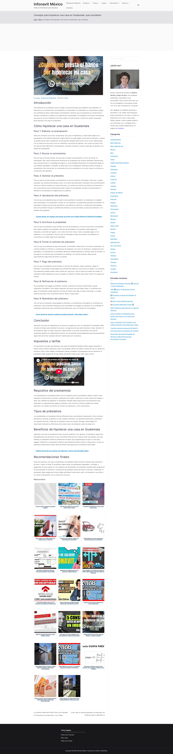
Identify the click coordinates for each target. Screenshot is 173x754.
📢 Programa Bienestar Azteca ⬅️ (122, 304)
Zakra (97, 750)
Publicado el (48, 98)
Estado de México (116, 192)
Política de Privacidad (67, 735)
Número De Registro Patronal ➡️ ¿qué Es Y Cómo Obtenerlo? (124, 285)
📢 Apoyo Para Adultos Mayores (121, 301)
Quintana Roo (115, 242)
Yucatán (113, 269)
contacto (121, 128)
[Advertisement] (86, 37)
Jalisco (112, 212)
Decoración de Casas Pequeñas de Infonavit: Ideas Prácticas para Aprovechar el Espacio (122, 336)
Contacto (69, 8)
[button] (90, 3)
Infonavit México (48, 4)
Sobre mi (125, 3)
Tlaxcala (113, 262)
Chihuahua (114, 169)
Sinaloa (112, 249)
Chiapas (113, 166)
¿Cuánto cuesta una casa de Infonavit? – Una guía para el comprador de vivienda (124, 329)
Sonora (112, 252)
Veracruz (113, 265)
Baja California (115, 143)
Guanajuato (114, 196)
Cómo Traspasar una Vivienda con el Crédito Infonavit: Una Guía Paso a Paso (124, 323)
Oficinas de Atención (73, 3)
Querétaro (113, 239)
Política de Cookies (66, 741)
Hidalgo (113, 202)
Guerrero (113, 199)
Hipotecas (113, 206)
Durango (113, 189)
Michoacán (114, 216)
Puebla (112, 232)
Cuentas (113, 186)
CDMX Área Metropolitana (119, 163)
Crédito (113, 183)
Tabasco (113, 255)
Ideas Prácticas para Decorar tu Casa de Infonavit (124, 309)
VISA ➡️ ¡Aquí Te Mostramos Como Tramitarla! (122, 291)
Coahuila (113, 173)
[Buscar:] (124, 58)
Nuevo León (114, 226)
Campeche (114, 156)
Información (114, 3)
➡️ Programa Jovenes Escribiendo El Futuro (123, 296)
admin (38, 98)
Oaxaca (113, 229)
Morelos (113, 219)
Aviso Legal (64, 738)
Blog (66, 98)
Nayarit (112, 222)
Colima (112, 176)
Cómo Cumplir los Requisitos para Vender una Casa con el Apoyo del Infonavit (122, 316)
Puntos (95, 3)
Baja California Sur (116, 146)
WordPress (104, 750)
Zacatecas (113, 272)
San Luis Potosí (115, 246)
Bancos (112, 149)
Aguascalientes (115, 139)
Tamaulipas (114, 259)
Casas (104, 3)
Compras (86, 3)
